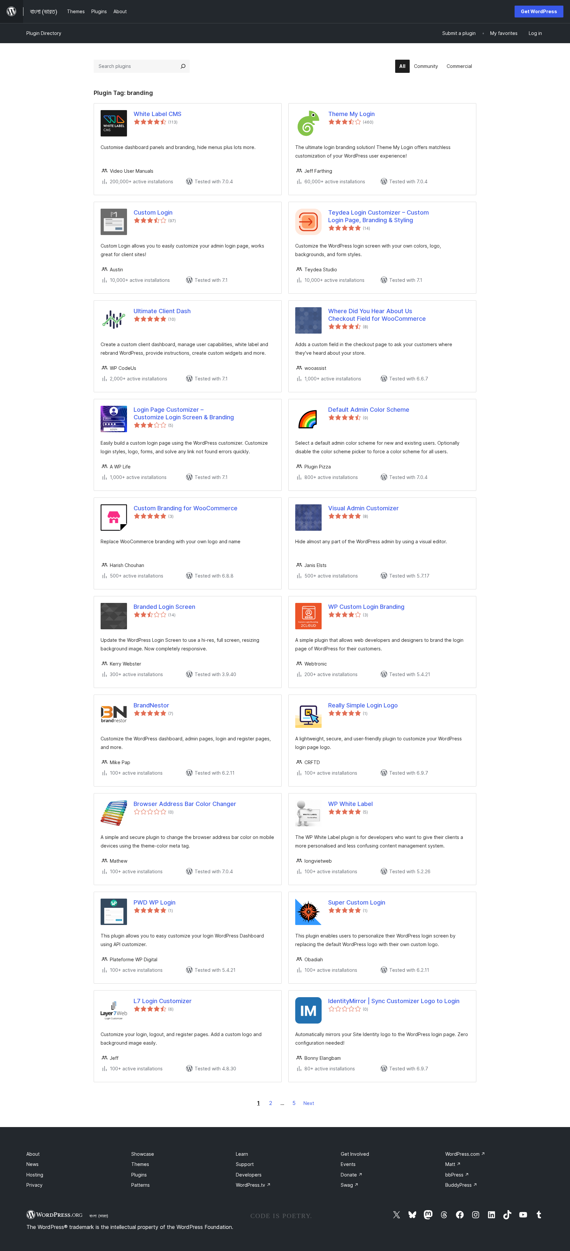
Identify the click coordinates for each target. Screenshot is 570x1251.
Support (245, 1164)
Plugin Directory (43, 33)
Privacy (34, 1185)
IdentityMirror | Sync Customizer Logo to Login (393, 1001)
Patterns (140, 1185)
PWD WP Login (154, 902)
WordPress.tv (253, 1185)
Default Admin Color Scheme (368, 409)
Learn (242, 1154)
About (33, 1154)
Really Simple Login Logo (363, 705)
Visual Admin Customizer (363, 508)
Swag (350, 1185)
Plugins (139, 1174)
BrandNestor (151, 705)
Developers (249, 1174)
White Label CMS (157, 113)
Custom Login (153, 212)
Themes (140, 1164)
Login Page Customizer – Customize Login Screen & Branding (184, 413)
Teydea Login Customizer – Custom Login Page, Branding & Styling (378, 216)
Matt (453, 1164)
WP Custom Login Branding (366, 606)
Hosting (34, 1174)
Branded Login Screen (164, 606)
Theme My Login (351, 113)
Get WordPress (539, 11)
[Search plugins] (183, 66)
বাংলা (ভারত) (98, 1215)
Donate (352, 1174)
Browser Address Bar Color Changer (185, 803)
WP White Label (350, 803)
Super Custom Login (356, 902)
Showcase (142, 1154)
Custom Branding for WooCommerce (186, 508)
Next (308, 1103)
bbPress (457, 1174)
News (32, 1164)
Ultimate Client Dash (162, 311)
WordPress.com (465, 1154)
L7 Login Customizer (163, 1001)
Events (348, 1164)
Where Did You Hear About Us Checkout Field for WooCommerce (377, 315)
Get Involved (355, 1154)
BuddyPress (461, 1185)
